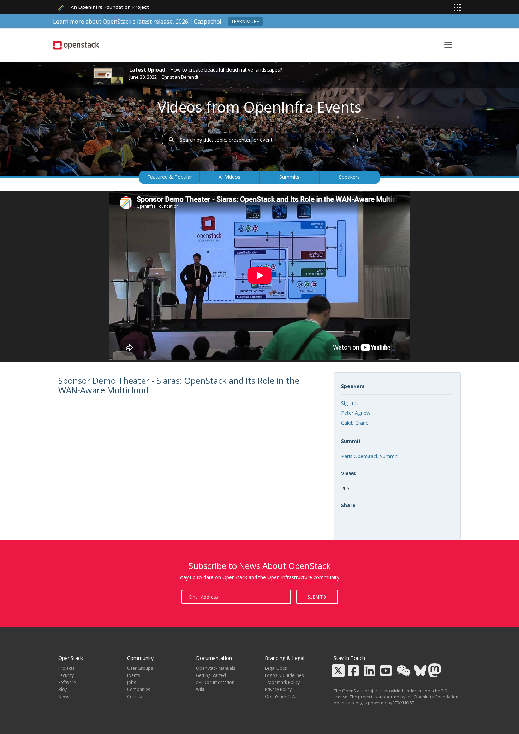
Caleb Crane (355, 422)
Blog (62, 689)
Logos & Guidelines (284, 675)
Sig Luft (349, 403)
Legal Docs (276, 668)
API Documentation (215, 682)
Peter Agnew (355, 413)
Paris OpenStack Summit (369, 456)
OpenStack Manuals (215, 668)
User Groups (140, 668)
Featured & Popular (169, 177)
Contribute (138, 696)
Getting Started (211, 675)
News (63, 696)
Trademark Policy (282, 682)
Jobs (131, 682)
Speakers (349, 177)
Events (133, 675)
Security (66, 675)
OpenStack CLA (280, 696)
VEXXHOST (403, 703)
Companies (138, 689)
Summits (289, 177)
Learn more (245, 21)
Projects (66, 668)
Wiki (200, 689)
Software (67, 682)
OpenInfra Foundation (436, 697)
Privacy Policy (278, 689)
